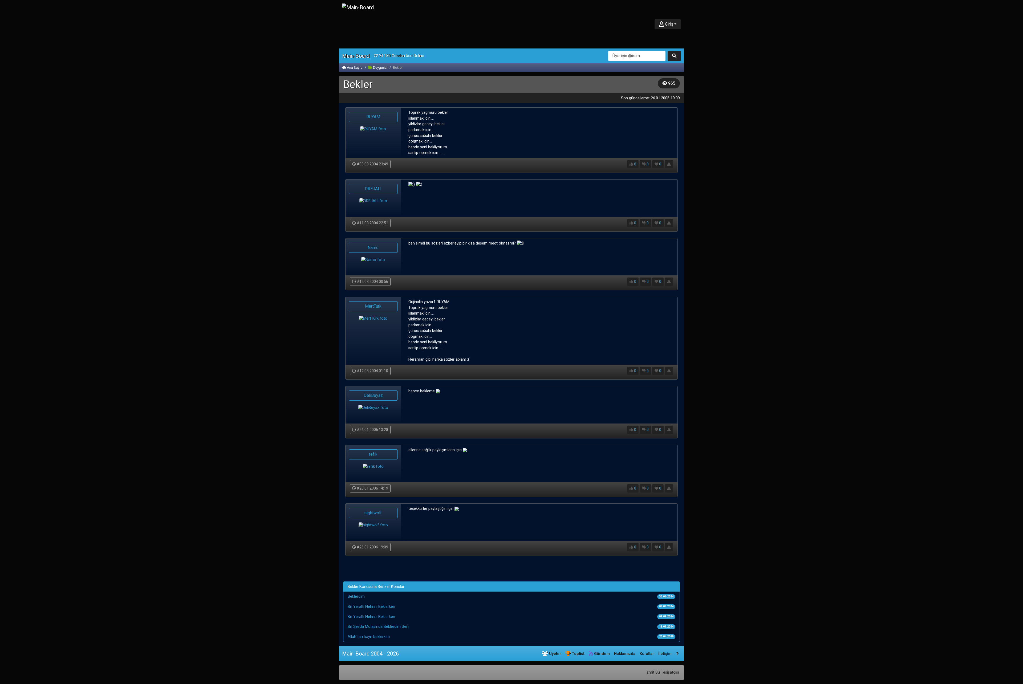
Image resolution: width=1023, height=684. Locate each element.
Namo (373, 247)
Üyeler (554, 654)
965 (671, 83)
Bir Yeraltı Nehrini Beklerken (371, 606)
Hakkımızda (624, 654)
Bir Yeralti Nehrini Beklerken (371, 616)
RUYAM (373, 116)
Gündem (601, 654)
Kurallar (647, 654)
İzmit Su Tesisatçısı (662, 672)
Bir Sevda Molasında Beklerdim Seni (378, 626)
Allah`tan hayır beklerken (369, 636)
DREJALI (373, 188)
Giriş (668, 24)
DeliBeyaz (373, 395)
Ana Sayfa (354, 68)
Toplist (577, 654)
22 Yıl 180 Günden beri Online (399, 56)
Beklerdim (356, 596)
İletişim (665, 654)
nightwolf (373, 512)
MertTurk (373, 306)
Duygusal (379, 68)
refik (373, 454)
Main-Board (356, 56)
